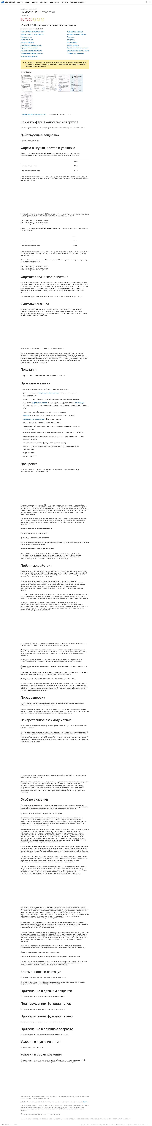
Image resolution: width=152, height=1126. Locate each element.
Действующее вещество (75, 31)
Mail (3, 1124)
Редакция (82, 1124)
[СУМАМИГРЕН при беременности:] (22, 20)
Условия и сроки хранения (29, 56)
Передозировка (72, 42)
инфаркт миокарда (39, 403)
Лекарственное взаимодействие (31, 45)
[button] (27, 83)
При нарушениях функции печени (78, 50)
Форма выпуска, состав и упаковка (32, 34)
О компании (8, 1124)
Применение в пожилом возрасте (32, 53)
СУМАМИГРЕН (33, 9)
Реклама (15, 1124)
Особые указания (73, 45)
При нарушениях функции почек (31, 50)
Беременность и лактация (29, 48)
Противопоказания (27, 40)
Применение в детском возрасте (77, 48)
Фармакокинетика (26, 37)
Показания (70, 37)
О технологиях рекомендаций (123, 1124)
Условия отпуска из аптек (75, 53)
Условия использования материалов (95, 1124)
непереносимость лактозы (48, 393)
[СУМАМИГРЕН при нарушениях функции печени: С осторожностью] (34, 20)
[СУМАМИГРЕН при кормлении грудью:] (26, 20)
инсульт (26, 415)
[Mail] (2, 2)
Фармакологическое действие (77, 34)
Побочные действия (27, 42)
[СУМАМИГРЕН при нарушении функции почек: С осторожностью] (38, 20)
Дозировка (70, 40)
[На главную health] (9, 2)
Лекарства (24, 9)
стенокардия (79, 403)
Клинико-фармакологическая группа (32, 31)
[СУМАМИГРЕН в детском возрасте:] (30, 20)
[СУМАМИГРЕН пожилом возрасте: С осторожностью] (42, 20)
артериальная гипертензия (33, 419)
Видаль (85, 1102)
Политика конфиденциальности (141, 1124)
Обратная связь (110, 1124)
